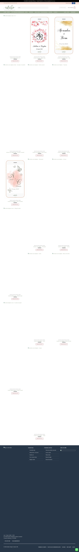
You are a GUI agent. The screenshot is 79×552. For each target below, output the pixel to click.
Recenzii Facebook (49, 459)
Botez (26, 12)
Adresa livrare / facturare (34, 452)
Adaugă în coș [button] (15, 155)
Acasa (5, 12)
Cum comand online (33, 457)
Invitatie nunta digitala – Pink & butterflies (15, 201)
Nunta (8, 12)
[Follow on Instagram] (74, 3)
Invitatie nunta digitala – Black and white (64, 341)
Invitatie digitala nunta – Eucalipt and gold (15, 390)
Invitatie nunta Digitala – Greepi (39, 435)
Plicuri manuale (44, 12)
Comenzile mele (32, 450)
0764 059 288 (14, 3)
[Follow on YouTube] (30, 547)
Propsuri (31, 12)
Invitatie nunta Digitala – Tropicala (64, 152)
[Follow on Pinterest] (28, 547)
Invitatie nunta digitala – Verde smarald (39, 152)
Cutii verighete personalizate (17, 12)
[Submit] (47, 8)
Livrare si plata (48, 452)
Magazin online (32, 459)
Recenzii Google (68, 3)
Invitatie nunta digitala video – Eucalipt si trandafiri (15, 152)
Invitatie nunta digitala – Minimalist (39, 246)
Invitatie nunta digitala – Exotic (39, 341)
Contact (55, 12)
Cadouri (50, 12)
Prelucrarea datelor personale (51, 450)
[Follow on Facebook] (72, 3)
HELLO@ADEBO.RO (7, 3)
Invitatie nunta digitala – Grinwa (64, 246)
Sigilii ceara (37, 12)
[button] (62, 8)
